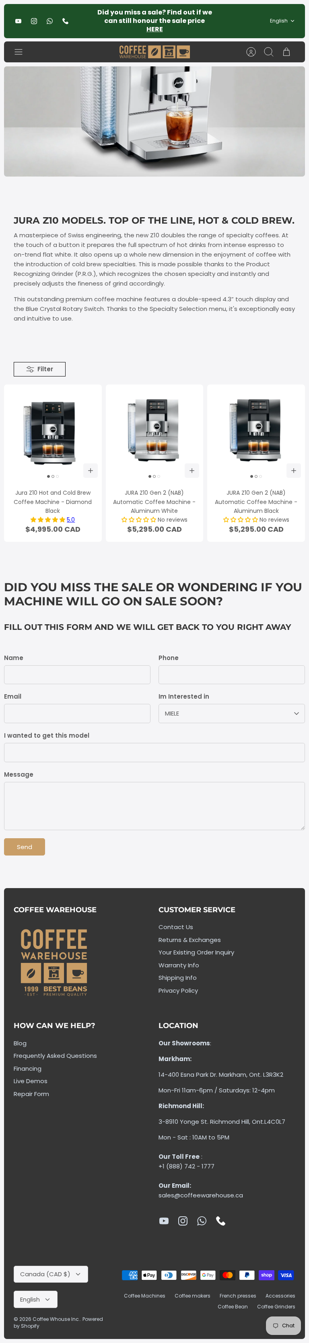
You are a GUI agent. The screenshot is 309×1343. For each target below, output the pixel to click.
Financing (27, 1068)
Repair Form (31, 1094)
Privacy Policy (178, 990)
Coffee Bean (233, 1306)
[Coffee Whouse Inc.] (154, 52)
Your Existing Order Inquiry (196, 952)
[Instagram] (34, 21)
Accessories (280, 1295)
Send (24, 847)
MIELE (172, 713)
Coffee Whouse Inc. (56, 1319)
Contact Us (176, 927)
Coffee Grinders (276, 1306)
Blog (20, 1043)
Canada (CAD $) (45, 1274)
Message (18, 774)
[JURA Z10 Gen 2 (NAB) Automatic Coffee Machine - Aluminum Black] (256, 433)
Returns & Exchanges (190, 940)
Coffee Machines (144, 1295)
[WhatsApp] (50, 21)
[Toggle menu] (22, 52)
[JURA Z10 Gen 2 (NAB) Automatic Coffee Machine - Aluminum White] (155, 433)
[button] (49, 520)
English (279, 20)
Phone (169, 658)
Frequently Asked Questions (55, 1055)
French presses (238, 1295)
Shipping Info (178, 977)
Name (13, 658)
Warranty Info (179, 965)
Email (12, 696)
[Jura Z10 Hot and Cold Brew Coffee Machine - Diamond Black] (53, 433)
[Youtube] (18, 21)
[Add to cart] (90, 470)
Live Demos (30, 1081)
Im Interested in (184, 696)
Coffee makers (192, 1295)
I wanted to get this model (46, 735)
